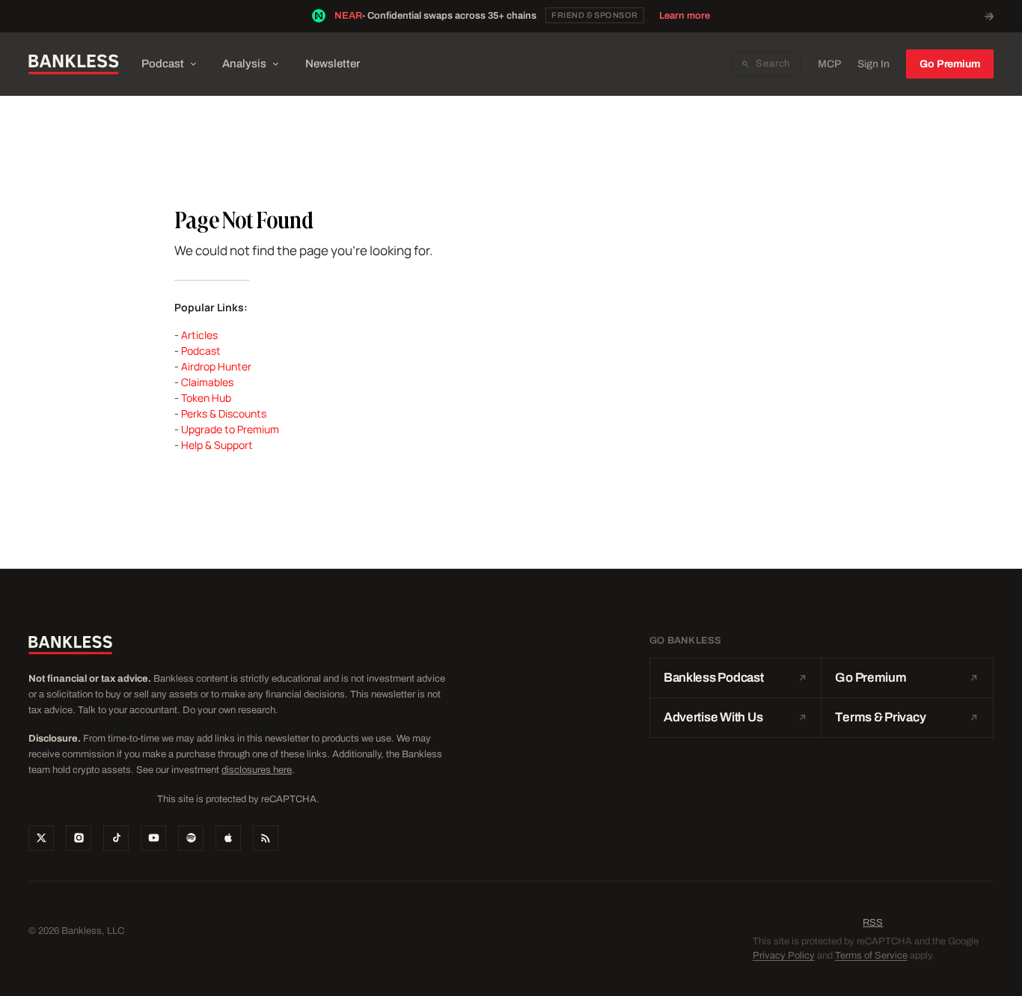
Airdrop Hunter (216, 366)
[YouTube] (153, 838)
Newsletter (332, 64)
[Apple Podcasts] (228, 838)
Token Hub (206, 398)
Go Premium (950, 64)
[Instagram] (78, 838)
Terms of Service (871, 955)
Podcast (162, 64)
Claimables (207, 382)
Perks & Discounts (223, 413)
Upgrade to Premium (230, 429)
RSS (873, 922)
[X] (41, 838)
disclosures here (256, 770)
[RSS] (265, 838)
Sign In (873, 64)
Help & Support (217, 445)
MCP (829, 64)
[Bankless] (73, 64)
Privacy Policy (784, 955)
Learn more (684, 15)
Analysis (244, 64)
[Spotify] (191, 838)
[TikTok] (116, 838)
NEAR (348, 15)
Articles (199, 335)
